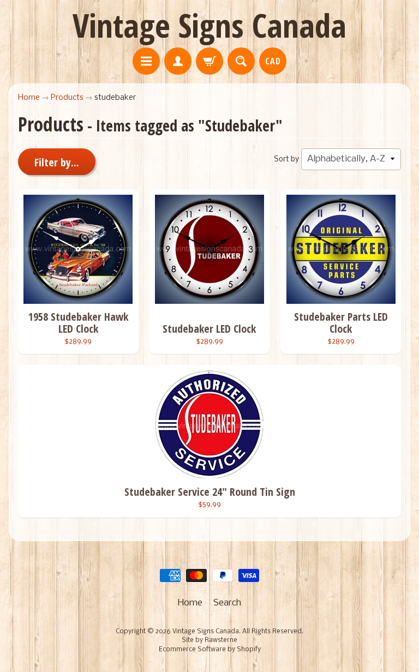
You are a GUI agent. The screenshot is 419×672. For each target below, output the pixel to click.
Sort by (286, 159)
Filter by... (56, 162)
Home (29, 98)
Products (67, 98)
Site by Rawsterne (209, 640)
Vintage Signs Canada (209, 25)
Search (227, 603)
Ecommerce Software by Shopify (210, 649)
